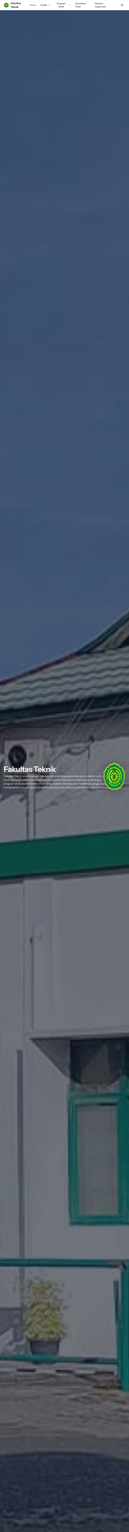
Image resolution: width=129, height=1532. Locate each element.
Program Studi (61, 5)
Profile (43, 5)
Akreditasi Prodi (80, 5)
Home (33, 5)
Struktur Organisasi (100, 5)
